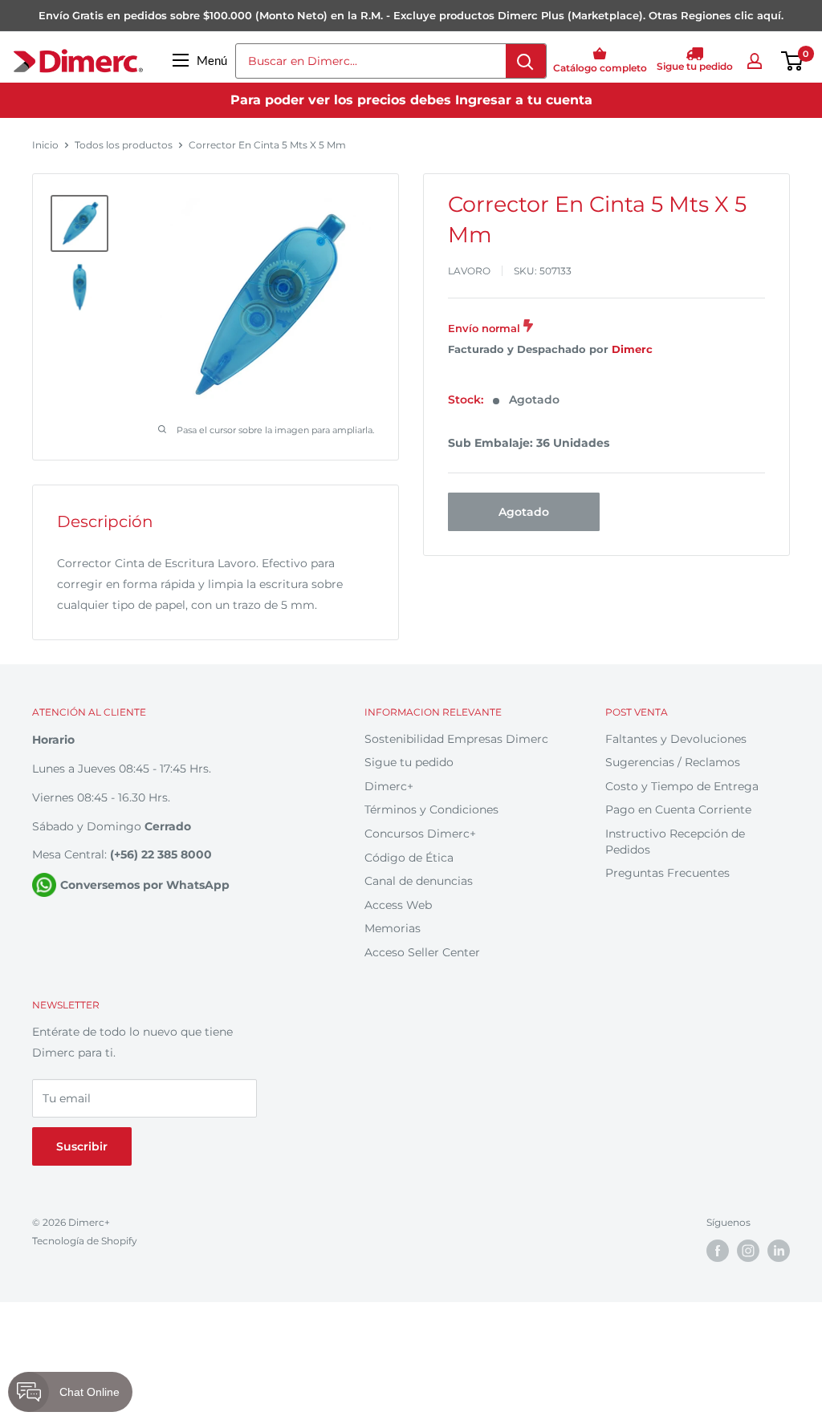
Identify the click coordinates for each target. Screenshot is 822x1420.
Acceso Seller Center (422, 952)
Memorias (392, 928)
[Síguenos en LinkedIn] (778, 1250)
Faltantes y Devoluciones (676, 739)
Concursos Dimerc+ (420, 833)
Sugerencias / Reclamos (672, 762)
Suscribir (82, 1146)
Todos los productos (124, 145)
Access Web (398, 905)
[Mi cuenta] (754, 61)
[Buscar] (526, 61)
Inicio (45, 145)
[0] (793, 61)
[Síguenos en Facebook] (717, 1250)
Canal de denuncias (418, 881)
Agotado (523, 512)
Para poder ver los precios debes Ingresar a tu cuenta (411, 100)
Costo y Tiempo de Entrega (682, 786)
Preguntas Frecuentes (667, 873)
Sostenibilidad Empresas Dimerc (456, 739)
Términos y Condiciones (431, 809)
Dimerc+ (388, 786)
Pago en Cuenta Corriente (678, 809)
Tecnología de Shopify (84, 1241)
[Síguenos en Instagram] (748, 1250)
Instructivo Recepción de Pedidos (675, 841)
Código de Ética (409, 857)
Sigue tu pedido (409, 762)
